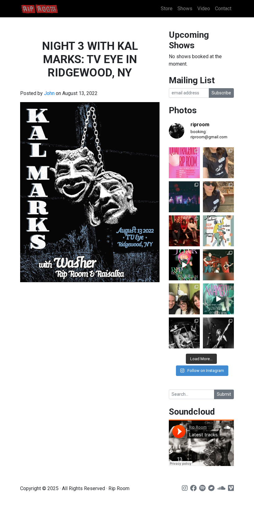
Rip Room (51, 8)
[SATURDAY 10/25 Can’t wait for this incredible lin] (218, 332)
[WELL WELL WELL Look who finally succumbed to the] (218, 196)
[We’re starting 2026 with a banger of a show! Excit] (218, 264)
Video (203, 8)
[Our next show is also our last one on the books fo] (184, 332)
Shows (184, 8)
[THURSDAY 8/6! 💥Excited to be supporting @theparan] (184, 196)
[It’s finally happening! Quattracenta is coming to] (184, 162)
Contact (223, 8)
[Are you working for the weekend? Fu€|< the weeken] (184, 264)
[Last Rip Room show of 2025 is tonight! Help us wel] (184, 298)
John (49, 93)
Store (167, 8)
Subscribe (221, 92)
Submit (224, 394)
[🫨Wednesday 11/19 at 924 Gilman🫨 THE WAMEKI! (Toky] (218, 298)
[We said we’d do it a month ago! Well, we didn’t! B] (218, 162)
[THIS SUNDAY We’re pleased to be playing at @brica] (184, 230)
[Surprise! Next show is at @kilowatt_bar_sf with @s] (218, 230)
